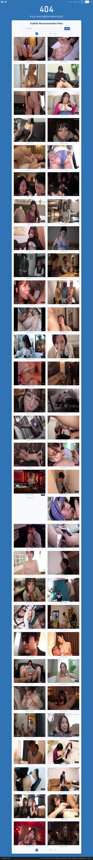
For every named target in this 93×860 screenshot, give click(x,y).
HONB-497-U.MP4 (30, 386)
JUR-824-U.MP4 (30, 197)
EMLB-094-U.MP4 (30, 467)
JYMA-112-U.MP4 (63, 170)
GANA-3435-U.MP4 (64, 413)
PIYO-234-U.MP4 (29, 602)
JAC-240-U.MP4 (63, 278)
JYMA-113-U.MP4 (63, 115)
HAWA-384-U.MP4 (63, 386)
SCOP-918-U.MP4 (30, 548)
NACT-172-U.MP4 (29, 656)
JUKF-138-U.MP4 (29, 251)
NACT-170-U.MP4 (29, 684)
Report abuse (74, 858)
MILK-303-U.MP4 (29, 497)
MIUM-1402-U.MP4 (30, 494)
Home (42, 858)
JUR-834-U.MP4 (63, 197)
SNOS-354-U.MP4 (63, 846)
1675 (50, 33)
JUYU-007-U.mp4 (29, 170)
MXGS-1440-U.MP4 (64, 711)
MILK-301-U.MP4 (29, 88)
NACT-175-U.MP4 (63, 575)
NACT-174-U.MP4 (29, 629)
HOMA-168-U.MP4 (63, 359)
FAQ (53, 858)
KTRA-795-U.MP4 (63, 88)
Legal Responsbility (82, 858)
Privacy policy (64, 858)
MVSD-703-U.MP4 (30, 765)
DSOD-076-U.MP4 (63, 467)
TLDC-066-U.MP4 (63, 819)
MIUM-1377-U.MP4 (64, 494)
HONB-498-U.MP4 (30, 332)
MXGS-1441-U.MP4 (30, 738)
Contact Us (89, 858)
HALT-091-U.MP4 (29, 440)
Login (82, 1)
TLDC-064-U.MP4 (29, 819)
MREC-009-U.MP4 (63, 738)
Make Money (75, 1)
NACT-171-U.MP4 (63, 629)
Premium (70, 1)
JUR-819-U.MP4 (30, 224)
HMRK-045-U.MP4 (30, 359)
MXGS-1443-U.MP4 (30, 711)
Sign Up (87, 1)
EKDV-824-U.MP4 (63, 440)
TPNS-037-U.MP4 (29, 792)
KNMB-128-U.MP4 (30, 142)
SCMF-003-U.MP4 (63, 521)
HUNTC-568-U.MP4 (64, 332)
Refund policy (57, 858)
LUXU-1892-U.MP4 (30, 115)
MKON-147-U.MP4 (63, 765)
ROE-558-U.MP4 (30, 575)
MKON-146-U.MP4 (63, 792)
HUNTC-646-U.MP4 (64, 305)
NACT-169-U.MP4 (63, 656)
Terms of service (48, 858)
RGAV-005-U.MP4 (63, 548)
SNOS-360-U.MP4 (30, 846)
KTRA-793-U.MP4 (63, 142)
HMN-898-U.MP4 (29, 413)
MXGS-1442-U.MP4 (64, 684)
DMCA (70, 858)
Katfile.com (4, 858)
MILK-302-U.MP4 (29, 61)
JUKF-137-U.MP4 (29, 305)
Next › (55, 33)
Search (67, 28)
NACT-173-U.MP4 (63, 602)
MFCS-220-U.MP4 (63, 61)
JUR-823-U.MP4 (63, 224)
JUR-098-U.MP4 (63, 251)
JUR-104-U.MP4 (30, 278)
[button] (91, 2)
